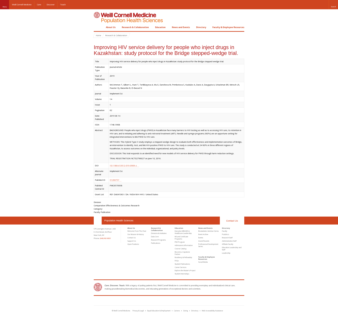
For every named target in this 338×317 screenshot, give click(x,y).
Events (200, 238)
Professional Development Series (208, 245)
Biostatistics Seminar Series (208, 231)
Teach (63, 4)
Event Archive (203, 234)
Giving (185, 311)
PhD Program (180, 242)
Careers (177, 311)
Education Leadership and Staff (231, 248)
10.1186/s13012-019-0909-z (123, 165)
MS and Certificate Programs (181, 238)
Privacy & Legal (138, 311)
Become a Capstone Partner (182, 253)
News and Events (181, 27)
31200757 (114, 180)
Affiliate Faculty (227, 244)
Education (160, 27)
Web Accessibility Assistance (212, 311)
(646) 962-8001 (105, 238)
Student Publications (182, 264)
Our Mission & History (135, 234)
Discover (51, 4)
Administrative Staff (229, 241)
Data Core (155, 237)
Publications (155, 243)
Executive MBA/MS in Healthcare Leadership (183, 232)
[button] (333, 4)
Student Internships (182, 274)
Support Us (131, 241)
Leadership (226, 253)
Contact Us (232, 220)
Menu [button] (5, 7)
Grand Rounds (203, 241)
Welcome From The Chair (136, 231)
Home (96, 27)
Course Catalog (180, 249)
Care (39, 4)
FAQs (177, 261)
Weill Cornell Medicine (22, 4)
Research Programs (158, 240)
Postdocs (225, 234)
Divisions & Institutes (158, 233)
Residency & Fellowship (183, 257)
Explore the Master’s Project (185, 270)
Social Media (203, 262)
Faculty (224, 231)
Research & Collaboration (135, 27)
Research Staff (227, 238)
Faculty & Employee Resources (228, 27)
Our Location (98, 221)
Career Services (180, 267)
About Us (111, 27)
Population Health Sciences (118, 220)
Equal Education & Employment (158, 311)
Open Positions (133, 244)
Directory (201, 27)
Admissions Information (184, 245)
